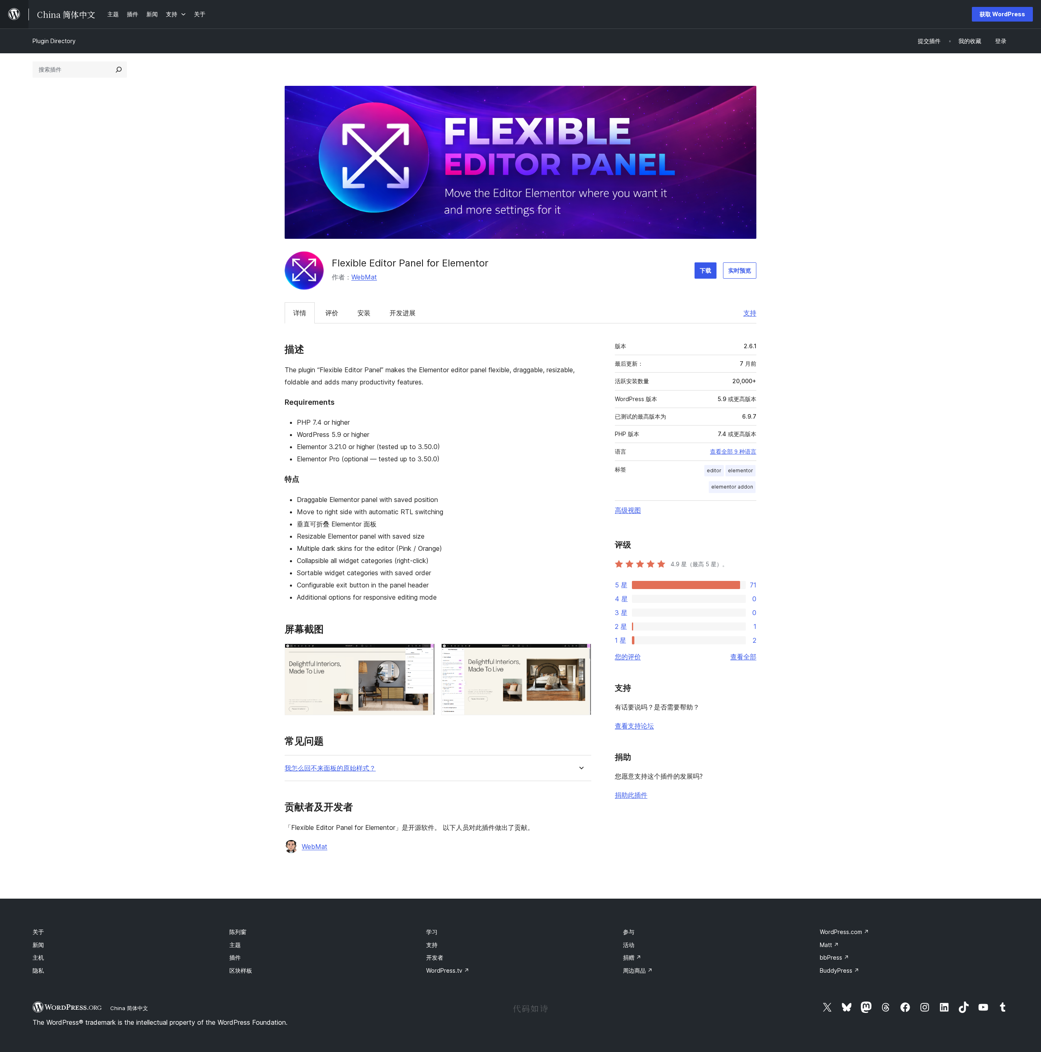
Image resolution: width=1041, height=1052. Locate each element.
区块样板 (240, 970)
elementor (740, 470)
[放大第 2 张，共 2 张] (580, 654)
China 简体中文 (129, 1008)
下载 (705, 270)
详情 (299, 313)
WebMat (364, 277)
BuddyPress (839, 970)
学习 (432, 931)
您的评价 (628, 657)
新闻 (38, 944)
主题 (235, 944)
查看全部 (743, 657)
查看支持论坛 (634, 726)
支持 (749, 313)
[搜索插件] (119, 69)
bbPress (834, 957)
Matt (829, 944)
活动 (628, 944)
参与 (628, 931)
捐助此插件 (631, 795)
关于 (38, 931)
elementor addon (732, 487)
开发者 (434, 957)
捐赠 (632, 957)
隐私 (38, 970)
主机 (38, 957)
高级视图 (628, 510)
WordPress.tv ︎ (447, 970)
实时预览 (739, 270)
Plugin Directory (54, 40)
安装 (363, 313)
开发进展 (403, 313)
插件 (235, 957)
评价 (331, 313)
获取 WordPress (1002, 14)
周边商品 (638, 970)
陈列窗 (237, 931)
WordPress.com (844, 931)
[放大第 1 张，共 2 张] (424, 654)
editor (714, 470)
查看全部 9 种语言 (733, 451)
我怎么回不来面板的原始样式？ (330, 768)
